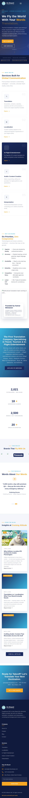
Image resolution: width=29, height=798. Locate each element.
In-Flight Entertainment (8, 753)
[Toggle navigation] (20, 3)
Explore (6, 111)
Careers (4, 731)
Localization (5, 750)
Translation (5, 747)
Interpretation (5, 758)
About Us (4, 728)
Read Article (7, 568)
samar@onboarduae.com (11, 769)
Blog (3, 734)
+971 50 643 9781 (9, 772)
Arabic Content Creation (8, 755)
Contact (4, 737)
